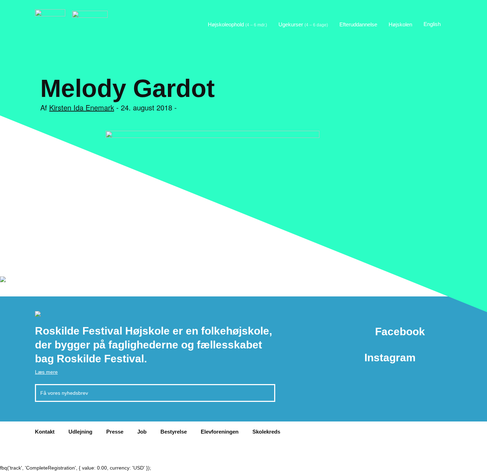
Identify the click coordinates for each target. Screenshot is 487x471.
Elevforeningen (220, 432)
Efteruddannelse (358, 24)
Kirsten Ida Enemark (81, 107)
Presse (114, 432)
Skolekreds (266, 432)
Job (142, 432)
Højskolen (400, 24)
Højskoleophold (237, 24)
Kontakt (45, 432)
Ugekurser (303, 24)
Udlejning (80, 432)
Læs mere (46, 372)
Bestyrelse (173, 432)
